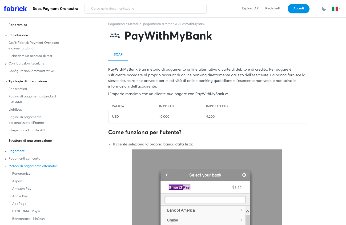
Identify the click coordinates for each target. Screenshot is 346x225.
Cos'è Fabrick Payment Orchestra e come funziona (33, 45)
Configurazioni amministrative (31, 71)
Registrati (272, 8)
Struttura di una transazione (30, 141)
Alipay (17, 181)
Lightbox (15, 110)
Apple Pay (20, 196)
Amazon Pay (21, 189)
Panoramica (17, 25)
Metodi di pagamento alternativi (152, 24)
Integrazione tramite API (26, 130)
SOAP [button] (118, 54)
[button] (337, 9)
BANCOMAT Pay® (26, 211)
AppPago (19, 204)
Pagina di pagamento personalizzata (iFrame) (26, 120)
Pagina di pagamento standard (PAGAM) (32, 99)
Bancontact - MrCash (28, 219)
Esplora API (251, 8)
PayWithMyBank (192, 24)
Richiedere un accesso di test (30, 56)
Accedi (298, 8)
